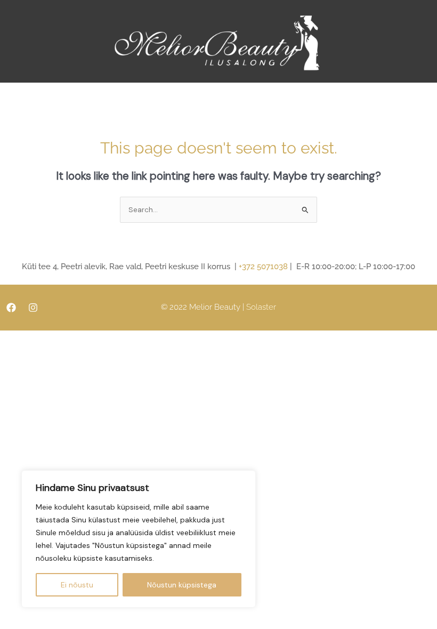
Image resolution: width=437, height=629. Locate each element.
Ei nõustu (77, 585)
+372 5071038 (263, 266)
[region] (138, 539)
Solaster (261, 307)
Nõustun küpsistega (181, 585)
